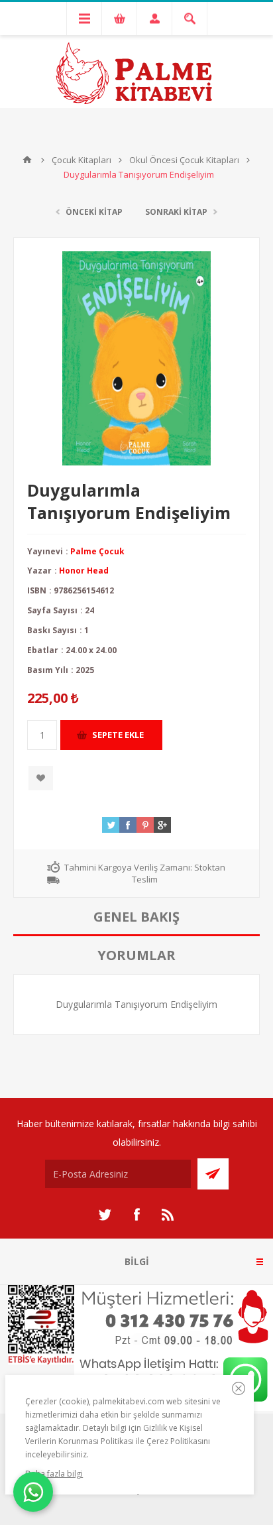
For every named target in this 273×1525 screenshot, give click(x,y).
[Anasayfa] (27, 159)
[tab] (136, 917)
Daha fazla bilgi (54, 1473)
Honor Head (84, 570)
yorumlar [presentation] (136, 955)
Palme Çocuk (97, 551)
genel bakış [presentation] (136, 917)
